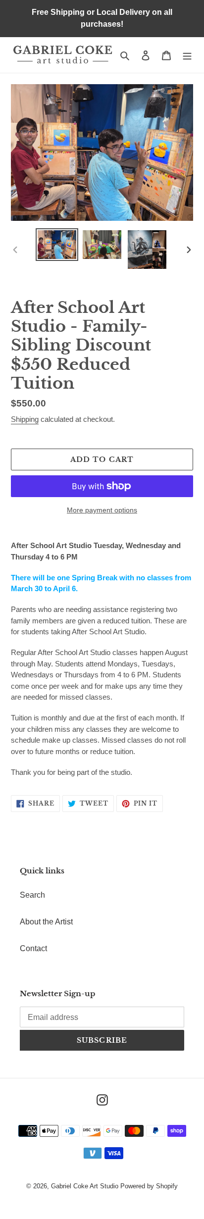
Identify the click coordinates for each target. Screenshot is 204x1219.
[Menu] (187, 55)
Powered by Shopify (149, 1186)
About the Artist (46, 921)
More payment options (102, 510)
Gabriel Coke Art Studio (84, 1186)
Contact (33, 948)
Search (32, 895)
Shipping (25, 419)
